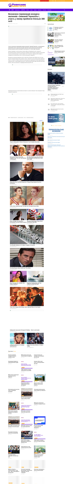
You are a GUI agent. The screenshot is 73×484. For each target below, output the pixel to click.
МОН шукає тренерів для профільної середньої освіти (39, 403)
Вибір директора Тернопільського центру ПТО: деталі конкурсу (57, 109)
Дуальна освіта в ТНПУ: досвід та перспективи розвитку (38, 384)
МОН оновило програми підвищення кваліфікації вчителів (13, 412)
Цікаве (35, 9)
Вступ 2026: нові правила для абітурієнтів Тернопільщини (13, 426)
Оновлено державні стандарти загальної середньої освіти (12, 356)
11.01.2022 (35, 471)
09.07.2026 (35, 429)
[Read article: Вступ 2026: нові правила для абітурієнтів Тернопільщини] (14, 420)
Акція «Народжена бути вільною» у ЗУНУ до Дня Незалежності (58, 46)
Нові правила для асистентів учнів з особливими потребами (13, 390)
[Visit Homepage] (17, 5)
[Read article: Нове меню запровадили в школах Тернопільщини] (39, 464)
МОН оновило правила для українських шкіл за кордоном (13, 376)
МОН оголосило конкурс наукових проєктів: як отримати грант (38, 455)
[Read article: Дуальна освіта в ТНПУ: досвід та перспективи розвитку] (39, 378)
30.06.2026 (10, 458)
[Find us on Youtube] (55, 1)
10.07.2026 (35, 405)
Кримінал (39, 9)
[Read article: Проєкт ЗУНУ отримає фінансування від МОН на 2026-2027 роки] (27, 435)
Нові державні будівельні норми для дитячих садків (13, 362)
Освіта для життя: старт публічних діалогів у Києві (26, 447)
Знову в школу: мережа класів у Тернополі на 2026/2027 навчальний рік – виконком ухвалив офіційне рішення (58, 99)
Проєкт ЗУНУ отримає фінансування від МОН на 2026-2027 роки (26, 441)
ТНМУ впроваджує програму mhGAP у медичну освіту (59, 52)
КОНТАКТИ (16, 0)
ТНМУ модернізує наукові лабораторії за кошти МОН (26, 370)
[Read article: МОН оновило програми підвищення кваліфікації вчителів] (14, 406)
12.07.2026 (23, 413)
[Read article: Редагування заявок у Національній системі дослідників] (27, 378)
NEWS (13, 9)
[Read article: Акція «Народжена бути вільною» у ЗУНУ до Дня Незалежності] (51, 47)
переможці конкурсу (30, 117)
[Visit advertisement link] (56, 17)
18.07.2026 (10, 414)
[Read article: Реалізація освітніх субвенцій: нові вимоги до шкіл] (14, 449)
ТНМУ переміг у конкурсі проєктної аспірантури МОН (39, 441)
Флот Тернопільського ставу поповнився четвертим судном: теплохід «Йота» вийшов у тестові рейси (57, 104)
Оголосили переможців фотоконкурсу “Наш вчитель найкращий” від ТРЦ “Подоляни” (26, 471)
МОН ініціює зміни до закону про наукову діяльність (26, 426)
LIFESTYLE (23, 9)
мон (25, 117)
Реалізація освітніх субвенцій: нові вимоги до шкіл (13, 455)
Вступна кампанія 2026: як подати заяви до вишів (26, 398)
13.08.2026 (10, 358)
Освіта (28, 9)
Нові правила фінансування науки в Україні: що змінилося (39, 390)
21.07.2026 (35, 386)
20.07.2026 (35, 391)
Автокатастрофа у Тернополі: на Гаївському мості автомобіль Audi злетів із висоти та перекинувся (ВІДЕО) (54, 88)
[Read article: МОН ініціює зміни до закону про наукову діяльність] (27, 420)
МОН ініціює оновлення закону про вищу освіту (25, 411)
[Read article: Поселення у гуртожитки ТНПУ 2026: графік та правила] (51, 29)
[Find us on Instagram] (54, 1)
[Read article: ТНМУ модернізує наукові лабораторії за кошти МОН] (27, 364)
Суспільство (17, 9)
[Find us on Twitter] (51, 1)
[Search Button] (64, 10)
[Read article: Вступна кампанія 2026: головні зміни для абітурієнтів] (39, 420)
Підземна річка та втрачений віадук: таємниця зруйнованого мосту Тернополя (59, 34)
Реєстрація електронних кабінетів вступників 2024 (13, 432)
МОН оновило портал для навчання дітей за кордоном (26, 355)
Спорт (31, 9)
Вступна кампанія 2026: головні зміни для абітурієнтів (38, 426)
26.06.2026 (35, 458)
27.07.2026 (23, 357)
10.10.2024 (23, 473)
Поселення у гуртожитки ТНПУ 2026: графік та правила (58, 28)
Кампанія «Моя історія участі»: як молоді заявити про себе (39, 362)
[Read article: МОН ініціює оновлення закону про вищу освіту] (27, 406)
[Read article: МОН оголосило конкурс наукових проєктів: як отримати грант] (39, 449)
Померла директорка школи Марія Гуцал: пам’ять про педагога (57, 95)
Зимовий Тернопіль (14, 117)
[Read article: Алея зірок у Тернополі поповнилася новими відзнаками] (51, 41)
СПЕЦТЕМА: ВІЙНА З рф (44, 0)
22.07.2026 (23, 386)
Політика (44, 9)
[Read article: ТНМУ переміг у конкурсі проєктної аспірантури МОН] (39, 435)
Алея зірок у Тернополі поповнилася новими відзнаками (58, 40)
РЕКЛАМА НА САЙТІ (11, 0)
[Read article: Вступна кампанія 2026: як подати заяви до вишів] (27, 392)
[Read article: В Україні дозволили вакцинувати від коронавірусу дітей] (14, 480)
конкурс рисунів (20, 117)
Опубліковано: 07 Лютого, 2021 (13, 23)
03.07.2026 (10, 434)
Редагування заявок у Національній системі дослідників (25, 384)
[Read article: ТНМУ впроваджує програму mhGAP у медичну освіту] (51, 53)
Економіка (49, 9)
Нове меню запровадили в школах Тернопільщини (39, 470)
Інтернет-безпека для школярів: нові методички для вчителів (39, 356)
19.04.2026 (10, 473)
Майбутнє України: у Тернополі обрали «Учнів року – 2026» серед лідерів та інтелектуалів (13, 471)
